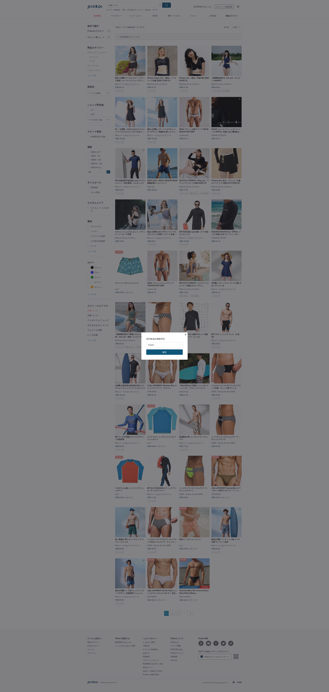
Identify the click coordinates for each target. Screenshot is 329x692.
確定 (164, 352)
